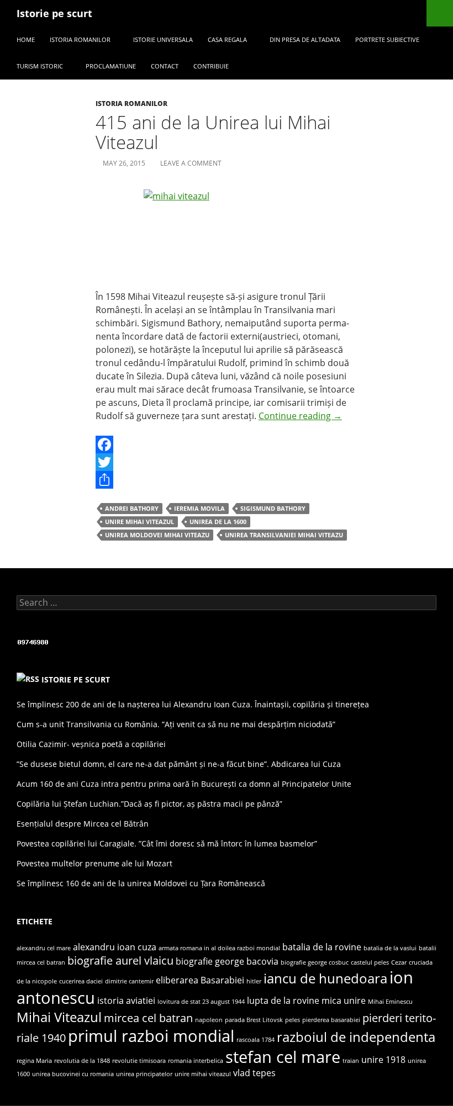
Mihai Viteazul (59, 1017)
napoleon (209, 1020)
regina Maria (34, 1061)
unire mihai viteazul (139, 521)
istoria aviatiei (126, 1000)
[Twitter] (226, 462)
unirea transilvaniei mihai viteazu (284, 535)
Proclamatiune (111, 66)
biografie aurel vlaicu (120, 960)
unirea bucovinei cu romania (73, 1074)
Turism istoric (40, 66)
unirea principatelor (144, 1074)
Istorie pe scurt (54, 13)
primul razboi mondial (151, 1036)
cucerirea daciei (81, 981)
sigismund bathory (272, 508)
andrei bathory (132, 508)
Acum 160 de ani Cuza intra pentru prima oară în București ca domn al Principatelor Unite (184, 784)
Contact (164, 66)
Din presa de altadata (305, 39)
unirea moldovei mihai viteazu (157, 535)
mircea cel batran (148, 1017)
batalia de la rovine (321, 947)
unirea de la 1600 (217, 521)
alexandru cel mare (44, 948)
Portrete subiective (387, 39)
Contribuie (211, 66)
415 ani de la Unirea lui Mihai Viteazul (213, 132)
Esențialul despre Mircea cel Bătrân (83, 823)
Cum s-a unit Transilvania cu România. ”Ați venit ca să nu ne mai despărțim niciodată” (176, 724)
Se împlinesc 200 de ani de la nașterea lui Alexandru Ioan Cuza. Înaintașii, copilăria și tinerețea (193, 704)
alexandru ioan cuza (114, 947)
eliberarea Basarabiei (200, 980)
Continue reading (300, 416)
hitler (253, 981)
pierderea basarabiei (331, 1020)
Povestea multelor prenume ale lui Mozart (94, 863)
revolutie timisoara (139, 1061)
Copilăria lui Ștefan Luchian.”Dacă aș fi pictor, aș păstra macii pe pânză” (149, 803)
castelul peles (370, 962)
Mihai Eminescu (390, 1002)
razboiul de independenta (356, 1037)
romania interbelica (195, 1061)
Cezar (399, 962)
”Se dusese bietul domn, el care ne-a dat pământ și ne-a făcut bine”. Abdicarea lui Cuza (179, 764)
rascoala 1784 (255, 1040)
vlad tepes (254, 1073)
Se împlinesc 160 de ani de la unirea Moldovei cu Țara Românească (141, 883)
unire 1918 (383, 1060)
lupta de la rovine (283, 1000)
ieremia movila (199, 508)
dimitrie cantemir (129, 981)
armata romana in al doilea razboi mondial (219, 948)
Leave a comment (191, 163)
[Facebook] (226, 444)
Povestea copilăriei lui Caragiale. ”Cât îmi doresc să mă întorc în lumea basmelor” (167, 843)
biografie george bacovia (227, 961)
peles (292, 1020)
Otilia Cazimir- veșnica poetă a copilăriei (91, 744)
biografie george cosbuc (315, 962)
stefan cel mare (282, 1057)
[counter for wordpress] (33, 641)
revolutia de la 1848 (82, 1061)
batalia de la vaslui (390, 948)
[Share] (226, 480)
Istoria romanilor (80, 39)
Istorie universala (163, 39)
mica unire (344, 1000)
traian (351, 1061)
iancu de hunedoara (325, 978)
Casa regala (227, 39)
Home (26, 39)
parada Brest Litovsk (254, 1020)
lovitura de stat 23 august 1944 (201, 1002)
